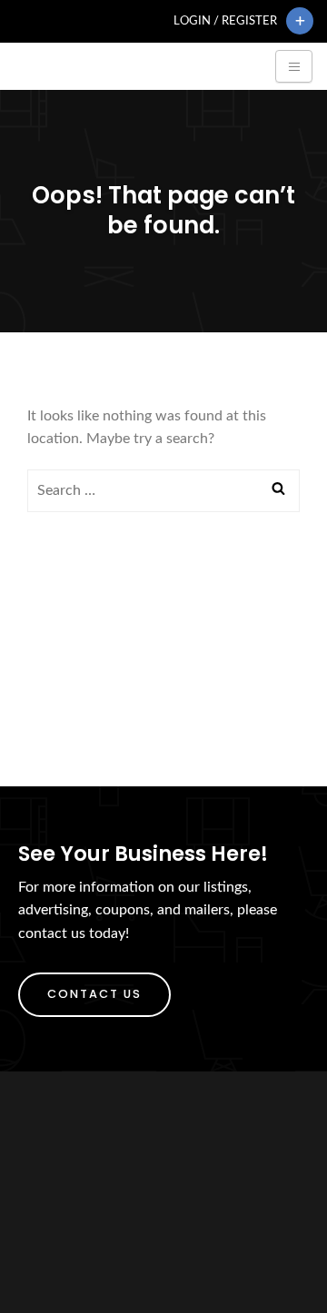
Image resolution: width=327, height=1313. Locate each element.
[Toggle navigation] (293, 66)
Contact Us (94, 994)
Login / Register (225, 20)
